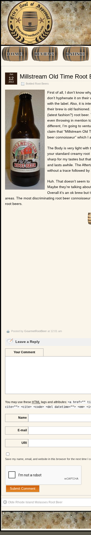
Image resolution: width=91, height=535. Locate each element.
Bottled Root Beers (37, 83)
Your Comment (24, 352)
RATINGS (75, 54)
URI (24, 443)
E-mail (22, 430)
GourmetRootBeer (35, 331)
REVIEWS (44, 54)
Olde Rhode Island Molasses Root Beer (35, 502)
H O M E (14, 54)
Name (22, 417)
